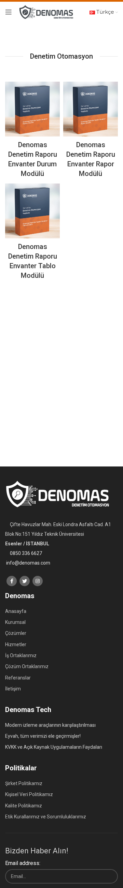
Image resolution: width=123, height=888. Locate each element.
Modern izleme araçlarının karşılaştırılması (50, 725)
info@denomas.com (28, 563)
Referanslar (18, 677)
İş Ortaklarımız (21, 655)
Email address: (22, 863)
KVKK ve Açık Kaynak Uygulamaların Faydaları (53, 747)
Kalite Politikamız (23, 805)
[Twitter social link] (24, 581)
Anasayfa (15, 611)
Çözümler (15, 633)
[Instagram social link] (37, 581)
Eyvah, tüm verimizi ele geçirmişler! (43, 736)
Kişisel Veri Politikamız (29, 794)
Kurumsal (15, 622)
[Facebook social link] (11, 581)
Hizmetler (15, 644)
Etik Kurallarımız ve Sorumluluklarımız (45, 816)
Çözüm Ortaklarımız (27, 666)
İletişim (13, 688)
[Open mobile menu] (8, 12)
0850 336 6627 (26, 553)
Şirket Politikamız (23, 783)
